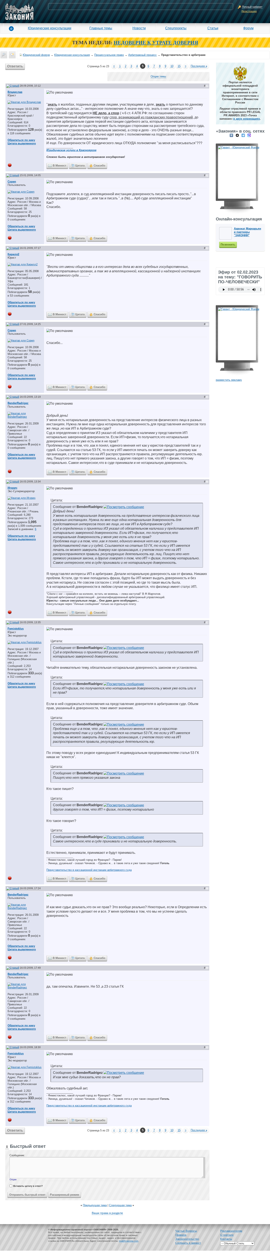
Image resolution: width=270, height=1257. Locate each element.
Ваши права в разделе (107, 1213)
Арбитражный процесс (142, 54)
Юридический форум (36, 54)
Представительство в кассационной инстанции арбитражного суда (89, 870)
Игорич (12, 487)
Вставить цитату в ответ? (28, 1186)
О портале (227, 1235)
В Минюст (59, 165)
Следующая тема (120, 1205)
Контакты (226, 1239)
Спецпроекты (175, 28)
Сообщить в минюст (188, 1243)
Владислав (15, 92)
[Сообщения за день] (12, 54)
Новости (139, 28)
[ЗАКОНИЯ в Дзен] (237, 135)
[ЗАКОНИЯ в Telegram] (243, 135)
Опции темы (158, 76)
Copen (12, 181)
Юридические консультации (49, 28)
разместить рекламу (229, 379)
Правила (180, 1235)
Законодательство (187, 1239)
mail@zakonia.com (128, 1241)
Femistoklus (16, 628)
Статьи (212, 28)
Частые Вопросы (186, 1231)
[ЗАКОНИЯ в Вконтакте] (231, 135)
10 (171, 66)
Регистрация (249, 11)
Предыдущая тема (95, 1205)
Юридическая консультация (72, 54)
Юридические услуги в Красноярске (71, 150)
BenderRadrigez (18, 403)
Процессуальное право (109, 54)
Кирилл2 (13, 254)
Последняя (199, 66)
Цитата (80, 165)
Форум (248, 28)
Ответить (15, 66)
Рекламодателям (231, 1231)
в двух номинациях (246, 118)
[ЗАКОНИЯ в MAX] (249, 135)
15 (179, 66)
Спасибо (99, 165)
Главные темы (100, 28)
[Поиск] (3, 54)
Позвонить (228, 244)
